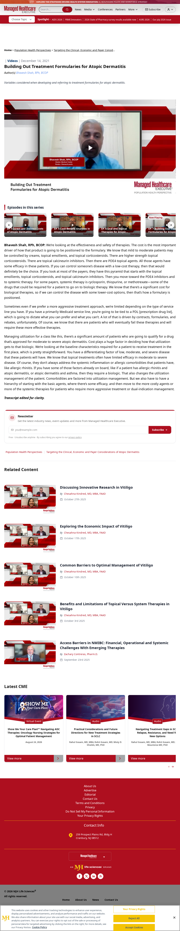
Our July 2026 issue (162, 19)
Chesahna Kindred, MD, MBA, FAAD (85, 493)
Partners (120, 9)
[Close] (174, 917)
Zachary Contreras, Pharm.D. (81, 654)
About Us (90, 786)
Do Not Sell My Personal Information (90, 811)
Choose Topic (19, 19)
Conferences (105, 9)
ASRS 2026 (144, 19)
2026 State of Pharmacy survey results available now (110, 19)
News (78, 9)
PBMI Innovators (73, 19)
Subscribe (158, 429)
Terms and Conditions (90, 803)
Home (8, 50)
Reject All (134, 918)
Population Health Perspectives (32, 50)
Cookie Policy (39, 927)
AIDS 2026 (57, 19)
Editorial (90, 794)
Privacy (90, 807)
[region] (90, 918)
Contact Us (90, 799)
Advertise (90, 790)
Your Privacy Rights (90, 816)
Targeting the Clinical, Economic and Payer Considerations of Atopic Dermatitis (92, 452)
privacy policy (75, 437)
